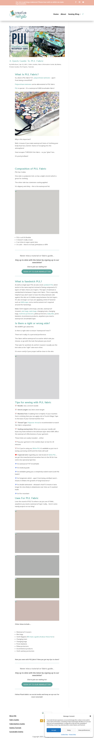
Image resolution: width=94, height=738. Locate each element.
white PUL (52, 455)
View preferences (84, 730)
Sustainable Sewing (16, 732)
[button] (90, 716)
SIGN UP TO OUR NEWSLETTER (37, 271)
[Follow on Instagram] (79, 2)
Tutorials (31, 67)
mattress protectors (26, 314)
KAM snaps (24, 302)
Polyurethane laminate (23, 84)
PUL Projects (23, 67)
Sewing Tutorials (15, 728)
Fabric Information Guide (46, 64)
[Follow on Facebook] (75, 2)
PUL (16, 88)
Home (56, 14)
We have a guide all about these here (40, 637)
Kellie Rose (14, 64)
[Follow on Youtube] (83, 2)
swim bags (33, 311)
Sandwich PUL (33, 281)
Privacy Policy (72, 734)
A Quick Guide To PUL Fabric (26, 61)
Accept (53, 730)
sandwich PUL (49, 285)
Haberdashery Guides (17, 724)
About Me (12, 716)
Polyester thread (33, 423)
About (63, 14)
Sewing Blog (73, 14)
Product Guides (14, 67)
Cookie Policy (64, 734)
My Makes (58, 64)
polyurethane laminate (42, 78)
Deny (69, 730)
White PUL (36, 448)
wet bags (25, 311)
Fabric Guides (33, 64)
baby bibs (50, 314)
